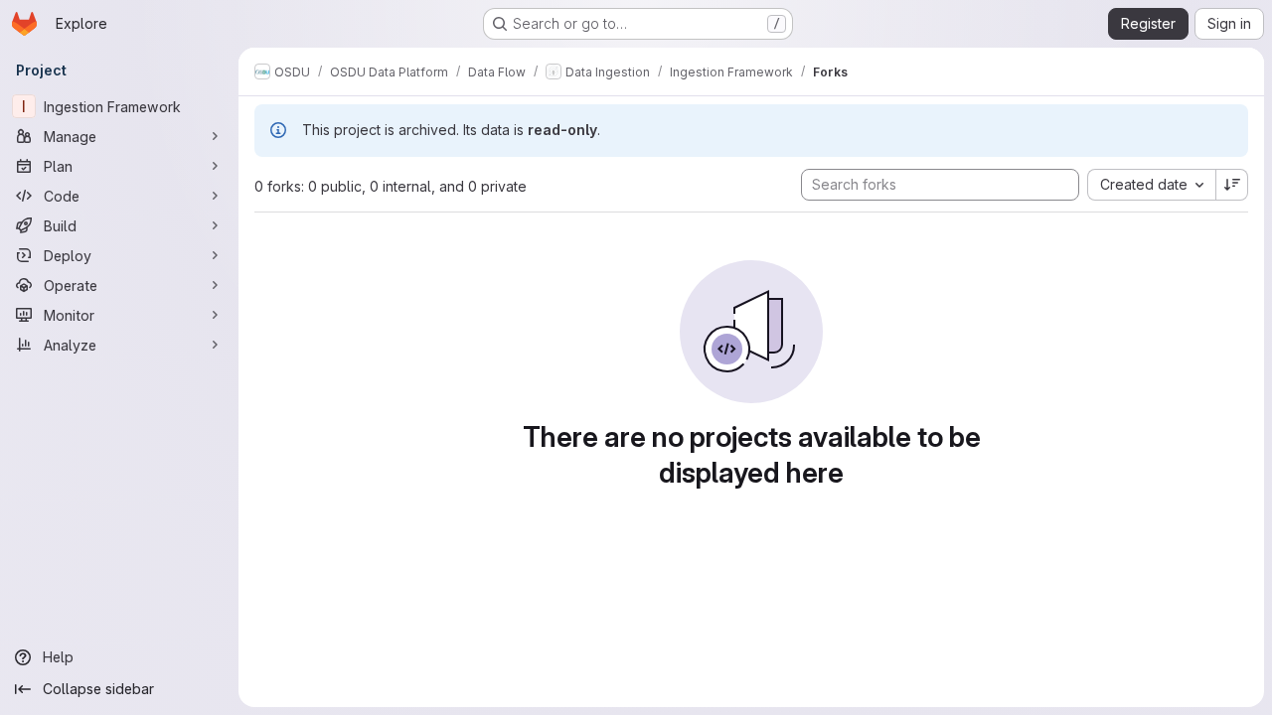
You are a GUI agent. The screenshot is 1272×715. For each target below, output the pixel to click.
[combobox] (1151, 185)
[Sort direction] (1232, 185)
